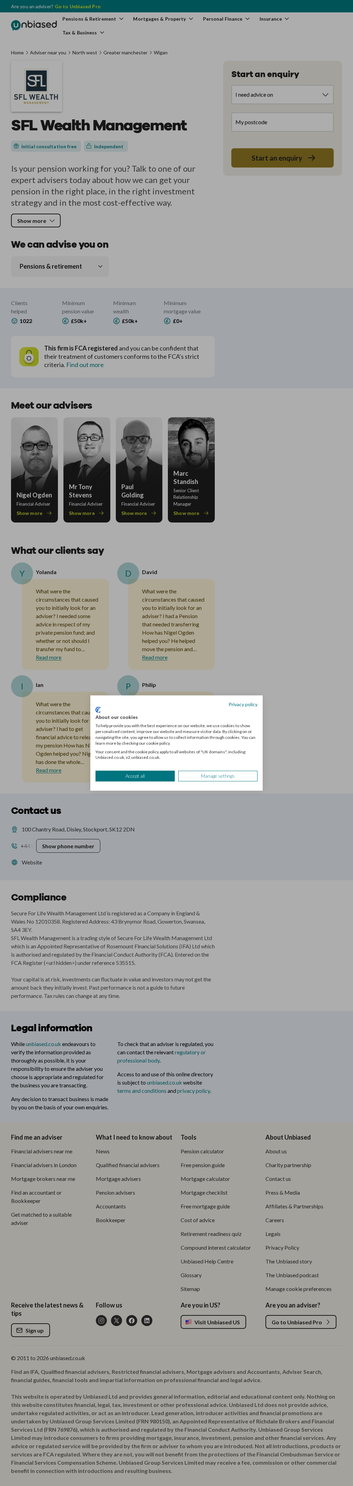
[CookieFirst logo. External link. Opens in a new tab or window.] (98, 710)
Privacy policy (243, 704)
